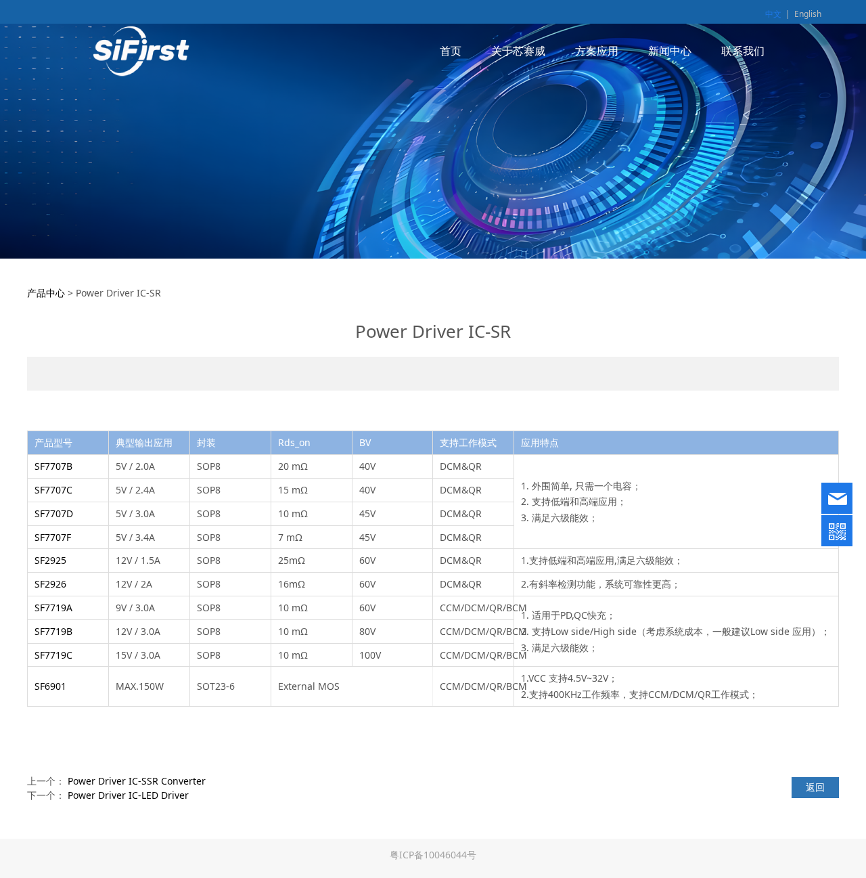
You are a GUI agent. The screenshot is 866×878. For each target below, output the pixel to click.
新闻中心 (669, 50)
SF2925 (50, 560)
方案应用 (596, 50)
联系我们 (743, 50)
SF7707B (53, 466)
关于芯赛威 (518, 50)
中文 (773, 14)
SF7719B (53, 631)
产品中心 (46, 292)
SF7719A (53, 607)
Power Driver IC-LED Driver (128, 795)
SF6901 (50, 686)
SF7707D (54, 513)
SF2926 (50, 583)
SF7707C (53, 489)
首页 (450, 50)
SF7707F (53, 537)
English (807, 14)
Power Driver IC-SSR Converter (137, 780)
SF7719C (53, 655)
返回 (815, 787)
